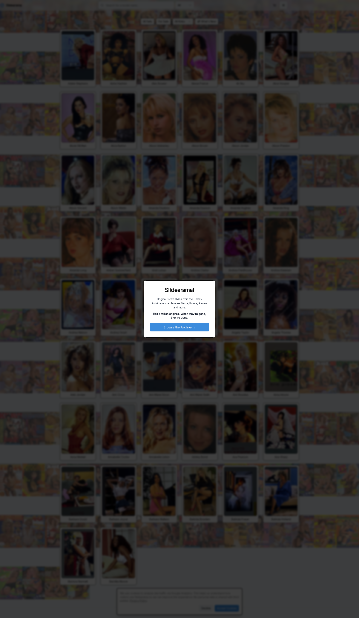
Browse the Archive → (179, 327)
